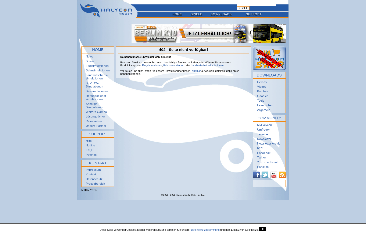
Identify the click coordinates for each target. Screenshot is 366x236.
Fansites (263, 166)
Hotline (90, 145)
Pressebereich (95, 183)
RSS (260, 148)
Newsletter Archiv (268, 143)
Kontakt (91, 174)
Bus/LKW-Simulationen (94, 84)
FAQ (89, 150)
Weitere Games (96, 111)
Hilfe (89, 140)
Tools (260, 100)
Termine (262, 134)
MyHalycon (264, 125)
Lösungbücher (95, 116)
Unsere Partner (96, 125)
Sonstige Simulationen (94, 105)
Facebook (263, 152)
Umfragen (263, 129)
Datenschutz (94, 179)
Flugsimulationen (97, 65)
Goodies (262, 96)
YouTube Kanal (267, 162)
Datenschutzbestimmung (205, 229)
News (89, 56)
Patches (91, 154)
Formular (195, 71)
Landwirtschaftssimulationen (207, 65)
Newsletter (264, 139)
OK (263, 229)
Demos (262, 82)
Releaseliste (94, 121)
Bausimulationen (97, 91)
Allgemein (263, 110)
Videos (261, 86)
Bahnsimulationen (98, 70)
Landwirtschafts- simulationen (97, 76)
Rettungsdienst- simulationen (96, 97)
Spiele (90, 61)
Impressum (93, 169)
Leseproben (265, 105)
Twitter (261, 157)
